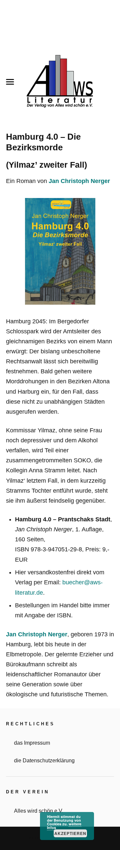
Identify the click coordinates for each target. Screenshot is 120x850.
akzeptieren (70, 833)
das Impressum (32, 743)
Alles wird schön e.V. (38, 811)
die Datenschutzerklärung (44, 760)
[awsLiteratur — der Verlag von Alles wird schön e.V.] (60, 82)
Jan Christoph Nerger (79, 181)
